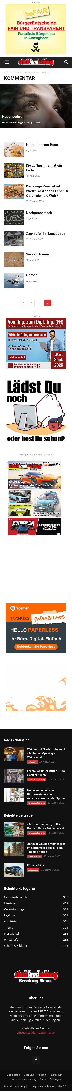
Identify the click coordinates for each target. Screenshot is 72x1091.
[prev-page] (23, 303)
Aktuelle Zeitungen (50, 1079)
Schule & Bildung (36, 779)
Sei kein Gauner (38, 254)
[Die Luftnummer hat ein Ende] (14, 170)
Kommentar (31, 72)
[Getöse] (14, 280)
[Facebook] (36, 1060)
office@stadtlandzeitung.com (36, 1032)
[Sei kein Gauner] (14, 259)
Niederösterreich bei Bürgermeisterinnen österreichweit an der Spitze (46, 794)
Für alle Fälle (35, 865)
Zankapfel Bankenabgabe (45, 233)
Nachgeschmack (39, 213)
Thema (17, 72)
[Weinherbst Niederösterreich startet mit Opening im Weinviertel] (14, 754)
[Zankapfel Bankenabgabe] (14, 238)
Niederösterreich (36, 802)
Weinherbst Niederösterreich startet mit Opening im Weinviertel (46, 753)
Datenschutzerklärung (23, 1079)
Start (6, 72)
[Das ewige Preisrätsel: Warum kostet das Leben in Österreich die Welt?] (14, 191)
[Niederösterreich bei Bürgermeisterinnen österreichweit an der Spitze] (14, 795)
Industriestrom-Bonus (43, 145)
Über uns (29, 1074)
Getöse (32, 275)
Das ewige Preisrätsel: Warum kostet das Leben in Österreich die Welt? (47, 191)
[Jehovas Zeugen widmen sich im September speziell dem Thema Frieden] (14, 849)
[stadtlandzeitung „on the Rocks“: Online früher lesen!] (14, 829)
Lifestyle (32, 761)
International (34, 856)
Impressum (56, 1074)
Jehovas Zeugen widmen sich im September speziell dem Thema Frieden (46, 847)
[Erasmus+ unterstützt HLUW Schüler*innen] (14, 776)
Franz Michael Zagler (13, 122)
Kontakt (42, 1074)
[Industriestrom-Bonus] (14, 149)
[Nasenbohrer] (36, 106)
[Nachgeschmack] (14, 217)
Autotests (33, 869)
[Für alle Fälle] (14, 870)
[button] (6, 62)
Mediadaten (13, 1074)
